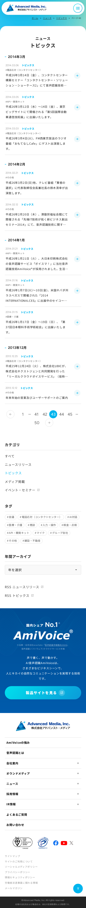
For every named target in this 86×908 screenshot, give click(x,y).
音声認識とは (15, 753)
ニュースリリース (18, 464)
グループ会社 (60, 533)
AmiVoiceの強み (18, 742)
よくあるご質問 (16, 815)
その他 (13, 540)
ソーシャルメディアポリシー (21, 866)
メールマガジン (14, 888)
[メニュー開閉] (77, 8)
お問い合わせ (15, 825)
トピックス (61, 17)
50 (36, 422)
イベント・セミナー (20, 490)
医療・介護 (15, 525)
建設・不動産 (32, 540)
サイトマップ (12, 856)
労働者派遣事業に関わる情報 (21, 882)
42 (45, 414)
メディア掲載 (15, 481)
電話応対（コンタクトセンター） (42, 517)
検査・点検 (70, 525)
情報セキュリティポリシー (20, 877)
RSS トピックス (17, 595)
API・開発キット (19, 533)
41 (36, 414)
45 (70, 414)
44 (61, 414)
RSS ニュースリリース (22, 586)
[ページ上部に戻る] (78, 888)
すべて (10, 456)
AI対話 (73, 517)
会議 (11, 517)
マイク (41, 533)
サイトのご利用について (19, 861)
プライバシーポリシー (17, 872)
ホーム (35, 17)
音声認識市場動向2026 (56, 644)
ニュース (47, 17)
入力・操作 (49, 525)
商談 (32, 525)
